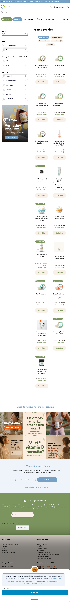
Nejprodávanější (57, 41)
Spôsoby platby (42, 549)
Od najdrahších (43, 41)
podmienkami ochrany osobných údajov (31, 523)
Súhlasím (36, 592)
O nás (4, 543)
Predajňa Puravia (42, 545)
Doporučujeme (43, 37)
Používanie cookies (43, 556)
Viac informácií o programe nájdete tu (36, 487)
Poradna (4, 547)
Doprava (39, 547)
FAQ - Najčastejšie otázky (10, 545)
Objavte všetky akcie (55, 2)
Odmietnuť (34, 599)
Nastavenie (5, 588)
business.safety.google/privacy (33, 583)
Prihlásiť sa (47, 480)
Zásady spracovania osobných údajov (48, 555)
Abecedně (51, 44)
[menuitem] (7, 19)
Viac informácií (56, 578)
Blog (3, 549)
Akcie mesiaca (41, 543)
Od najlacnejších (57, 37)
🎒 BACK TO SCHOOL (8, 2)
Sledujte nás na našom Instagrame (35, 407)
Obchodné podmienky (44, 558)
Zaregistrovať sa (25, 480)
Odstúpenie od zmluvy (44, 553)
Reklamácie (40, 551)
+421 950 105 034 (48, 566)
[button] (50, 40)
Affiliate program (7, 566)
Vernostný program (8, 553)
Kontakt (4, 551)
